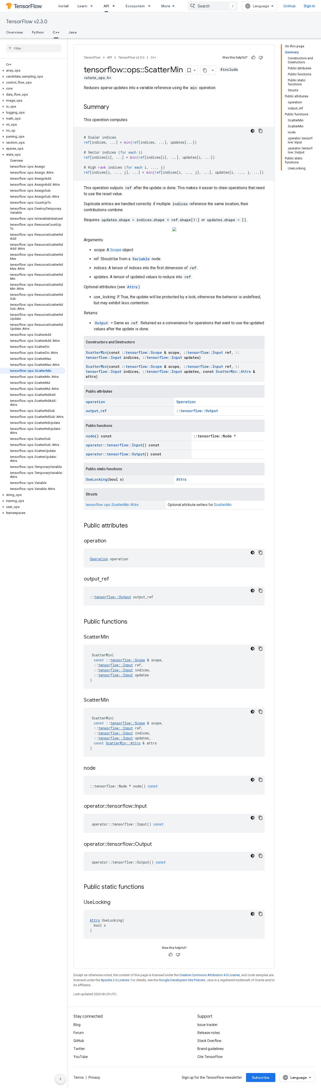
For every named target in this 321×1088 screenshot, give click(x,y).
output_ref (96, 410)
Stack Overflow (209, 1041)
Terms (78, 1077)
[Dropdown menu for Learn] (93, 6)
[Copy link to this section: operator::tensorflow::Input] (152, 806)
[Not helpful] (261, 57)
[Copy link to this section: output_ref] (114, 579)
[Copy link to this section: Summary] (114, 107)
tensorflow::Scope (144, 352)
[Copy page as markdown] (204, 70)
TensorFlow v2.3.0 (26, 22)
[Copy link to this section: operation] (111, 541)
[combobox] (213, 6)
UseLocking (96, 479)
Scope (115, 249)
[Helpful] (253, 57)
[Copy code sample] (261, 131)
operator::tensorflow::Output (115, 454)
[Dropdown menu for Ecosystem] (151, 6)
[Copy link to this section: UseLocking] (115, 903)
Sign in (309, 6)
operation (95, 401)
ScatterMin (96, 352)
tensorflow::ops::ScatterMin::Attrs (112, 505)
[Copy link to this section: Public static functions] (149, 887)
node (90, 436)
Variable (141, 258)
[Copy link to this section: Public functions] (132, 622)
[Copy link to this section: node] (101, 768)
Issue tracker (207, 1025)
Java (72, 32)
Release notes (208, 1033)
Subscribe (260, 1077)
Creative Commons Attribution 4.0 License (209, 975)
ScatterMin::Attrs (233, 371)
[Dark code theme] (253, 131)
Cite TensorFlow (210, 1057)
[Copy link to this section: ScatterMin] (114, 637)
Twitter (79, 1049)
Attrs (132, 287)
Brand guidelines (210, 1049)
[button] (32, 71)
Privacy (94, 1077)
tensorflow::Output (199, 410)
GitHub (289, 6)
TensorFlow (92, 57)
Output (101, 323)
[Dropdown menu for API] (115, 6)
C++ (56, 32)
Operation (186, 401)
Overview (14, 32)
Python (38, 32)
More (165, 6)
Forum (78, 1033)
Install (63, 6)
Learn (82, 6)
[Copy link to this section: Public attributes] (133, 526)
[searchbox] (33, 48)
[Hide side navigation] (60, 1079)
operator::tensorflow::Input (114, 445)
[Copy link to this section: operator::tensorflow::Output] (157, 845)
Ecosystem (135, 6)
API (106, 6)
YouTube (80, 1057)
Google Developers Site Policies (182, 980)
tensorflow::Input (205, 352)
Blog (77, 1025)
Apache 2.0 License (115, 980)
